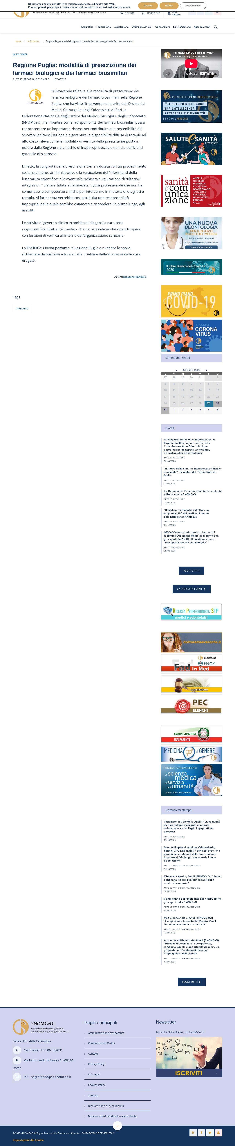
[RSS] (193, 1132)
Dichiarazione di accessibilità (106, 1106)
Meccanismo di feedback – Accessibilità (112, 1116)
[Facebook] (201, 1132)
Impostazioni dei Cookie (28, 1140)
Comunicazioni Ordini (101, 1043)
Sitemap (93, 1095)
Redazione (153, 13)
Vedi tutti (191, 570)
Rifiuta (169, 5)
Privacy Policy (96, 1064)
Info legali (94, 1074)
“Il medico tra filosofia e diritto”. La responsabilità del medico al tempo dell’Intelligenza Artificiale (186, 513)
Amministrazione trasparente (106, 1033)
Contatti (130, 13)
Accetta (148, 5)
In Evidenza (33, 41)
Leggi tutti (190, 981)
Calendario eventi (190, 589)
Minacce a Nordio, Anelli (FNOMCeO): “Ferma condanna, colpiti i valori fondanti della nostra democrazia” (192, 880)
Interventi (22, 308)
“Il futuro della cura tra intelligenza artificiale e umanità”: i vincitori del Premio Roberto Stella (192, 472)
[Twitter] (210, 1132)
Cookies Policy (96, 1085)
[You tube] (218, 1132)
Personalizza (193, 5)
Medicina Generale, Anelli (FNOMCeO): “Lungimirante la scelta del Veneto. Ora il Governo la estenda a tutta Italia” (190, 921)
